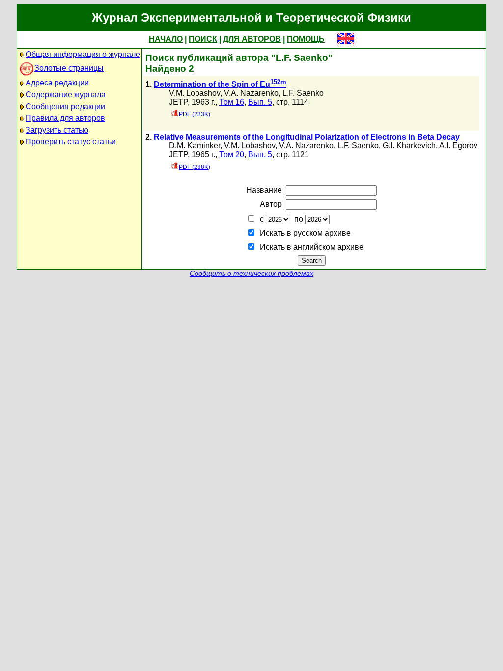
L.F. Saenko (303, 93)
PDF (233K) (194, 114)
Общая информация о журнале (83, 54)
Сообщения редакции (65, 106)
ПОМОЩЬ (306, 39)
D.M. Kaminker (194, 145)
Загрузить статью (57, 130)
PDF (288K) (194, 167)
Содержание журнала (66, 94)
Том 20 (231, 154)
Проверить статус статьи (71, 142)
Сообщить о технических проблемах (251, 273)
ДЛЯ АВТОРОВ (252, 39)
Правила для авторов (65, 118)
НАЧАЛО (166, 39)
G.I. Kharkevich (409, 145)
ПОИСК (203, 39)
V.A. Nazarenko (251, 93)
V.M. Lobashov (194, 93)
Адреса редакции (57, 83)
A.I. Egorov (458, 145)
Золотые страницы (69, 68)
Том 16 (231, 102)
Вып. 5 (260, 102)
